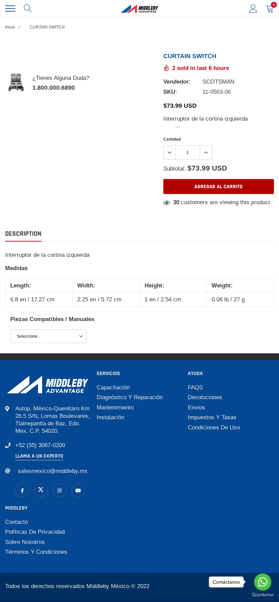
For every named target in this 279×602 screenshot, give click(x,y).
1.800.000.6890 (53, 87)
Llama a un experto (39, 456)
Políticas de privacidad (35, 532)
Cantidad (172, 139)
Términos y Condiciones (36, 552)
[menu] (10, 8)
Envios (196, 407)
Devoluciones (205, 397)
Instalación (110, 417)
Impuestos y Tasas (212, 417)
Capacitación (113, 387)
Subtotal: (174, 168)
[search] (28, 8)
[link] (22, 490)
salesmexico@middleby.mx (52, 471)
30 (176, 202)
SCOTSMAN (218, 81)
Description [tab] (23, 234)
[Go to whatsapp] (262, 581)
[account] (253, 8)
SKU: (170, 92)
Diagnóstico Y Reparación (130, 397)
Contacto (16, 522)
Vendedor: (177, 81)
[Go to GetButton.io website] (263, 595)
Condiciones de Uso (214, 427)
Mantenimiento (115, 407)
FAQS (195, 387)
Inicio (10, 27)
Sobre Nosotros (25, 542)
